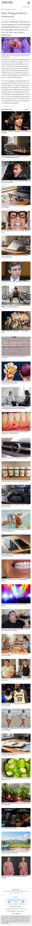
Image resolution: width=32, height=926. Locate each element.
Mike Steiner (21, 911)
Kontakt (15, 904)
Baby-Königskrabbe (5, 9)
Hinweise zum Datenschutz (12, 909)
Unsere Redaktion (11, 911)
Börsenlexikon (16, 890)
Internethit (13, 9)
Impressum (22, 904)
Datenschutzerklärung (15, 906)
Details (27, 921)
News (10, 904)
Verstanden (4, 923)
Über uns (23, 909)
